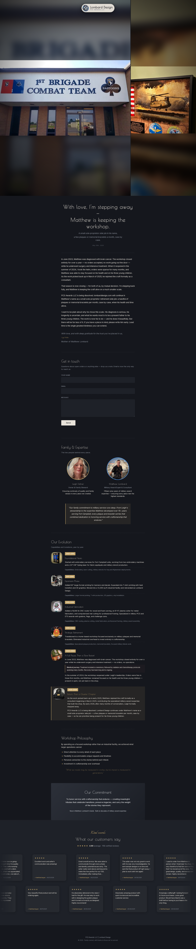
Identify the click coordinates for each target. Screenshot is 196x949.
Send (68, 423)
